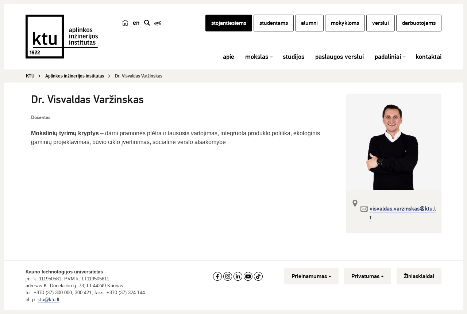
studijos (293, 57)
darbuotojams (419, 23)
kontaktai (428, 57)
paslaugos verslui (339, 57)
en (136, 23)
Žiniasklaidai (419, 276)
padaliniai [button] (388, 57)
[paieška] (147, 22)
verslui (380, 23)
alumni (309, 23)
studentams (273, 23)
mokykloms (345, 23)
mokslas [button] (256, 57)
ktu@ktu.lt (48, 299)
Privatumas (365, 276)
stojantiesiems (228, 23)
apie (228, 57)
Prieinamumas (309, 276)
